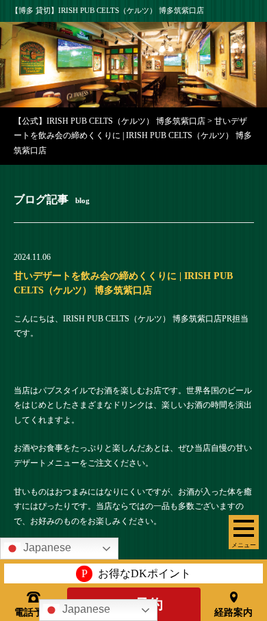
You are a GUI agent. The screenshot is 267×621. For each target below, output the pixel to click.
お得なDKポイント (136, 573)
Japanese (85, 609)
